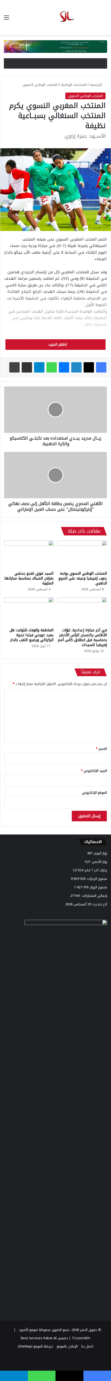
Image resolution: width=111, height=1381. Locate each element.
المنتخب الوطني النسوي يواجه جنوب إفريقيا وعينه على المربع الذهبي (82, 578)
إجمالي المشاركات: (93, 895)
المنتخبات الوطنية (73, 84)
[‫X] (89, 367)
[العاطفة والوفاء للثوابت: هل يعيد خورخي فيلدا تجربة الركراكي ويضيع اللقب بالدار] (28, 611)
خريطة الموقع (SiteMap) (35, 1346)
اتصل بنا (87, 1346)
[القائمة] (6, 19)
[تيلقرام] (39, 367)
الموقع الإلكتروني (94, 792)
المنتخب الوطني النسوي (39, 84)
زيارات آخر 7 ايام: (95, 870)
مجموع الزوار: (98, 887)
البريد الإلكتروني (94, 770)
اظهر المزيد (57, 344)
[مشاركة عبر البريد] (27, 367)
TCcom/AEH (80, 1338)
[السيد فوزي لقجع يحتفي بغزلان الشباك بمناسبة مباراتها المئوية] (28, 554)
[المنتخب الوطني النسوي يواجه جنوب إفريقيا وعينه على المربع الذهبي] (82, 554)
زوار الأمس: (98, 861)
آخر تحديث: (99, 904)
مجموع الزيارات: (96, 878)
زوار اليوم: (99, 853)
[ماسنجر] (64, 367)
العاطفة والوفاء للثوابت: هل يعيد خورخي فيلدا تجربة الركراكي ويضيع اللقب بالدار (31, 635)
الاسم (101, 749)
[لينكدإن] (76, 367)
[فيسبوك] (101, 367)
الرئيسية (96, 84)
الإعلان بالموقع (67, 1346)
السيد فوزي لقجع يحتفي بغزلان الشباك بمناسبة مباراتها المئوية (28, 578)
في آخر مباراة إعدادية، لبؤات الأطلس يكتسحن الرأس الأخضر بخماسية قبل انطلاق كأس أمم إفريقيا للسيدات (82, 637)
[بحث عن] (104, 19)
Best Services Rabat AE (39, 1338)
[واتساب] (51, 367)
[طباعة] (14, 367)
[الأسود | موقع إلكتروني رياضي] (55, 17)
